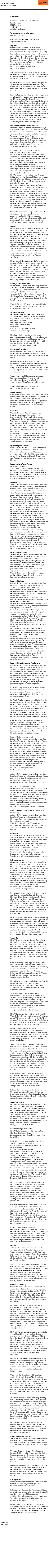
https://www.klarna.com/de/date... (28, 1158)
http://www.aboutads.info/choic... (31, 267)
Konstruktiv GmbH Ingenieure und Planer (8, 4)
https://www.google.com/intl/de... (22, 1125)
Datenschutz (4, 1524)
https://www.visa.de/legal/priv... (24, 1143)
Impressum (4, 1522)
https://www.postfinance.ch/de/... (32, 1141)
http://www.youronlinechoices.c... (31, 269)
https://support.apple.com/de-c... (30, 1153)
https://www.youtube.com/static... (31, 1268)
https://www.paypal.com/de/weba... (28, 1151)
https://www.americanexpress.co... (23, 1149)
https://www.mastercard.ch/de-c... (31, 1145)
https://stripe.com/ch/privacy (26, 1155)
